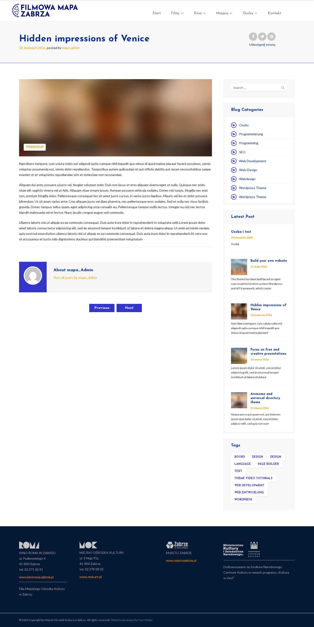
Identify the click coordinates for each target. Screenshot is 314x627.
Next (129, 308)
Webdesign (34, 147)
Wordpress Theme (252, 188)
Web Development (252, 161)
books (239, 457)
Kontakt (274, 13)
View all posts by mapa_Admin (75, 278)
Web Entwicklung (249, 492)
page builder (268, 464)
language (242, 464)
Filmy (175, 13)
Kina (198, 13)
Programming (248, 143)
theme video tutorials (253, 478)
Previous (101, 308)
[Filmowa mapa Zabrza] (45, 10)
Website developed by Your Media (131, 620)
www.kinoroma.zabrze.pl (36, 577)
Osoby (248, 13)
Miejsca (222, 13)
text (238, 471)
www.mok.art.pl (91, 577)
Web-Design (248, 170)
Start (156, 13)
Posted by (63, 48)
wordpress (243, 499)
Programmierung (251, 134)
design (257, 457)
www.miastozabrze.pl (181, 560)
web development (249, 485)
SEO (242, 152)
